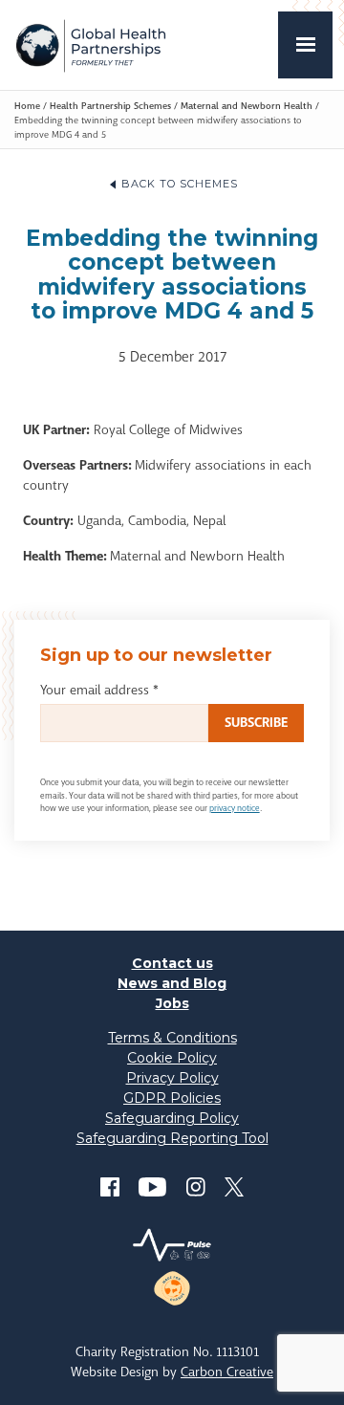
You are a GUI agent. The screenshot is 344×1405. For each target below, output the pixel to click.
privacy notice (234, 808)
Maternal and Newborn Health (246, 105)
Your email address (99, 689)
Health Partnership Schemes (110, 105)
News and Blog (172, 983)
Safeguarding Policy (172, 1118)
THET (90, 44)
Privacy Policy (172, 1078)
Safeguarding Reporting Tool (172, 1138)
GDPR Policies (172, 1098)
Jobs (172, 1003)
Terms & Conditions (172, 1037)
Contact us (172, 963)
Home (27, 105)
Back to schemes (179, 183)
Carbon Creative (227, 1371)
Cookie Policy (172, 1057)
